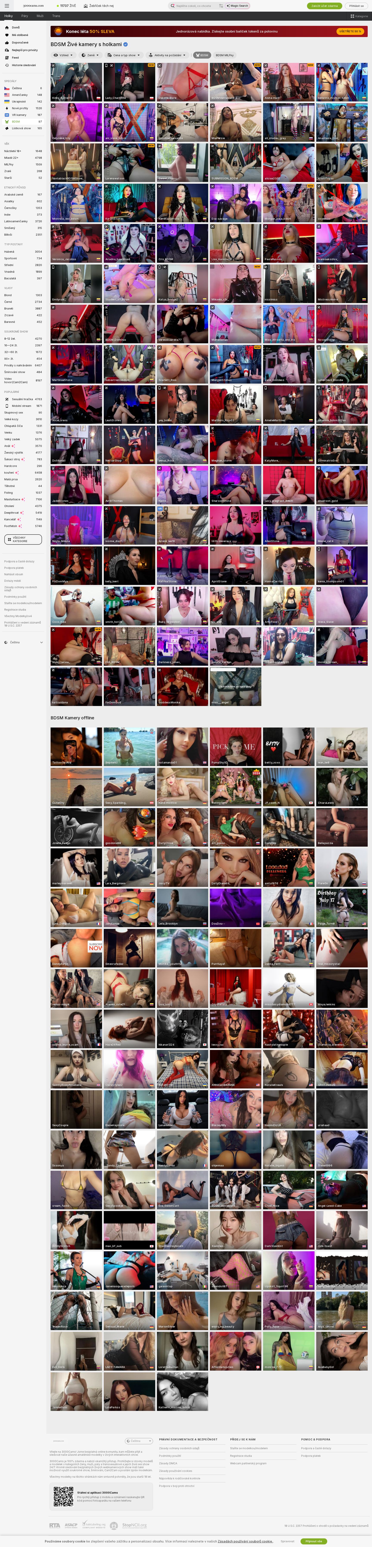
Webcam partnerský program (248, 1463)
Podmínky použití (15, 596)
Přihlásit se (356, 6)
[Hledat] (221, 6)
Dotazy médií (12, 580)
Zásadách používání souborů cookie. (245, 1541)
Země (91, 55)
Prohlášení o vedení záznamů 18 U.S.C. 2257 (22, 624)
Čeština (135, 1441)
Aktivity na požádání (168, 55)
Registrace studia (15, 609)
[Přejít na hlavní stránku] (33, 6)
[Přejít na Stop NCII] (135, 1525)
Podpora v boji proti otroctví (176, 1486)
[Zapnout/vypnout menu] (7, 6)
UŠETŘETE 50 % (350, 31)
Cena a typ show (124, 55)
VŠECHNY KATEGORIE (20, 539)
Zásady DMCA (168, 1463)
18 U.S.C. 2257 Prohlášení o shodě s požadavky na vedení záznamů (326, 1525)
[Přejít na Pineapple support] (114, 1526)
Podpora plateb (14, 567)
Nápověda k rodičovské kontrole (179, 1478)
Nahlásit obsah (13, 574)
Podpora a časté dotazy (19, 561)
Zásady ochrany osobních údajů (20, 589)
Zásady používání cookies (175, 1470)
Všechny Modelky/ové (18, 616)
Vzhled (64, 55)
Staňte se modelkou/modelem (23, 603)
